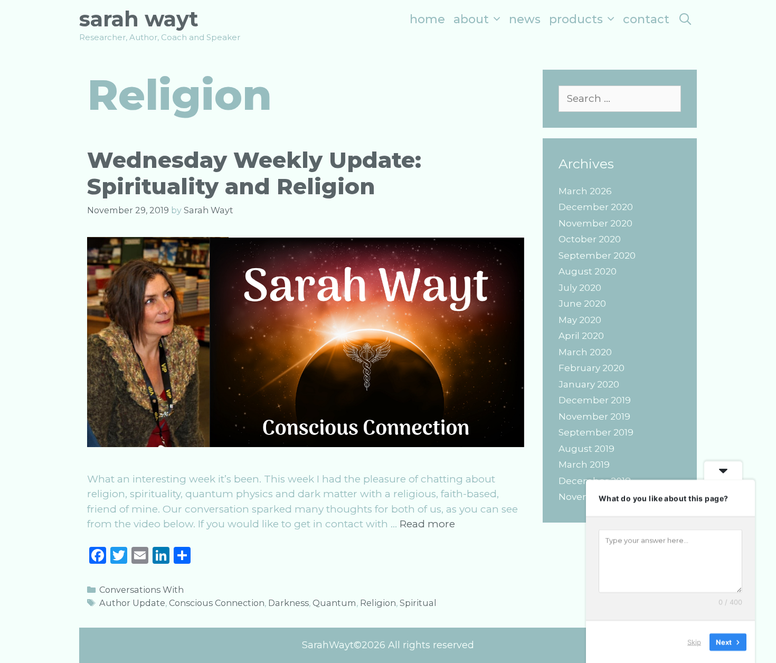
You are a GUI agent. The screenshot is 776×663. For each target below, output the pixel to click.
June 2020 (582, 303)
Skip (694, 641)
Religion (378, 603)
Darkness (288, 603)
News (525, 19)
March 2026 (585, 191)
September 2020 (597, 255)
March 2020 (585, 352)
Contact (646, 19)
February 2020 (591, 368)
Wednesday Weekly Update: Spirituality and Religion (254, 173)
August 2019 (586, 448)
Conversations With (141, 589)
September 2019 (596, 432)
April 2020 (581, 335)
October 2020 (590, 239)
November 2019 (594, 416)
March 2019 (584, 464)
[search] (685, 19)
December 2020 (596, 207)
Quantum (334, 603)
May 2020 (580, 320)
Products (576, 19)
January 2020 (589, 384)
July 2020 (580, 287)
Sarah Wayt (138, 19)
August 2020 (588, 271)
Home (427, 19)
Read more (427, 524)
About (471, 19)
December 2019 (595, 400)
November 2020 (595, 223)
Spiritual (418, 603)
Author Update (132, 603)
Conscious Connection (216, 603)
